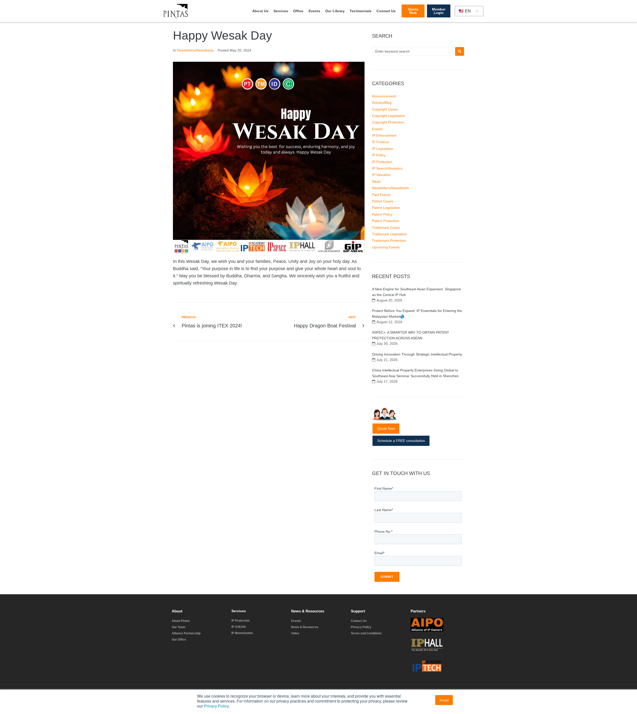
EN (467, 11)
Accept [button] (444, 700)
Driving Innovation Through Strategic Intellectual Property (417, 354)
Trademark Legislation (389, 234)
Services (280, 11)
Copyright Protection (388, 122)
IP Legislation (382, 149)
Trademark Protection (389, 240)
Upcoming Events (386, 247)
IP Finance (380, 142)
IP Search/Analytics (387, 168)
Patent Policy (382, 214)
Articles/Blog (381, 103)
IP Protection (382, 162)
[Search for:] (412, 51)
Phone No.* (383, 532)
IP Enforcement (384, 135)
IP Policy (378, 155)
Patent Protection (385, 221)
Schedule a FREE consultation (401, 441)
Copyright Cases (385, 109)
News (376, 181)
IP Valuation (381, 175)
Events (314, 11)
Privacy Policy (216, 706)
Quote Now (386, 428)
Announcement (384, 96)
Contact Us (386, 11)
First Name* (383, 488)
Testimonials (361, 11)
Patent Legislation (386, 208)
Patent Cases (382, 201)
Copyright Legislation (388, 116)
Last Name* (383, 510)
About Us (260, 11)
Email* (379, 553)
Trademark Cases (386, 228)
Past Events (381, 195)
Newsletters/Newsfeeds (195, 50)
